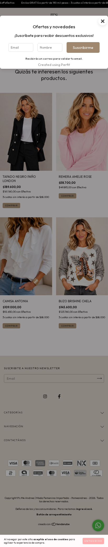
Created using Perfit (54, 64)
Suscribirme (83, 47)
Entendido (93, 541)
